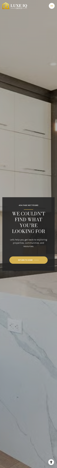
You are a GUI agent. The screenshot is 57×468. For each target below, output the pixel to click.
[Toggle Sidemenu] (52, 6)
